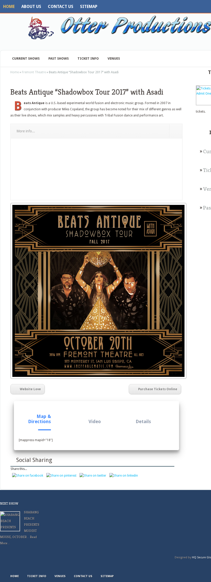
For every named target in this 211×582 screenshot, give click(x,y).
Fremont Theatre (34, 72)
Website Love (30, 389)
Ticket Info (88, 58)
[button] (39, 416)
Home (9, 6)
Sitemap (88, 6)
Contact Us (60, 6)
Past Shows (58, 58)
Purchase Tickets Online (157, 389)
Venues (114, 58)
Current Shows (26, 58)
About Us (31, 6)
